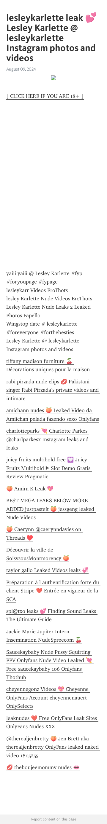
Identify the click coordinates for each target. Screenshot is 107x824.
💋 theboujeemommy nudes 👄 (43, 767)
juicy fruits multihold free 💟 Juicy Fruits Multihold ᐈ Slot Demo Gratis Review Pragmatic (49, 468)
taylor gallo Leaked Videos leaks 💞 (47, 570)
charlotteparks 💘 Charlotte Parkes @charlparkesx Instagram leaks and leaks (48, 439)
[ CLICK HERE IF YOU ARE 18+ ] (45, 96)
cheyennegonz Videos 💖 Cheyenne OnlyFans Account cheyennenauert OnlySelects (48, 697)
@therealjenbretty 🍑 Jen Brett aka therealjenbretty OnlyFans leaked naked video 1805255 (53, 747)
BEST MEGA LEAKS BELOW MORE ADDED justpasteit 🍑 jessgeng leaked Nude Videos (51, 509)
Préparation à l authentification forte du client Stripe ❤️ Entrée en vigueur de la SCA (53, 591)
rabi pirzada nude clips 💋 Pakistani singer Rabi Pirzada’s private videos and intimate (53, 390)
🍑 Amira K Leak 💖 (30, 488)
